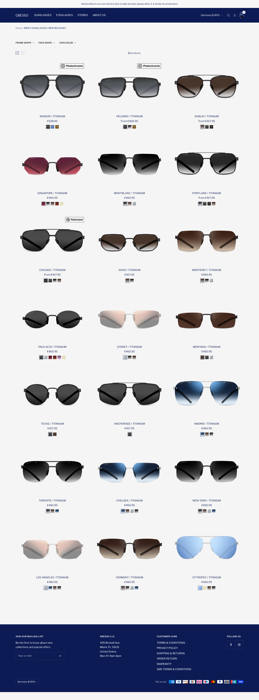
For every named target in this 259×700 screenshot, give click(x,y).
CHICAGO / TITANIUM (52, 270)
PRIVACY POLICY (167, 647)
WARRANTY (164, 663)
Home (19, 28)
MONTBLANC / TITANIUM (129, 193)
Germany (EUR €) (210, 15)
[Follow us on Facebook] (231, 645)
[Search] (228, 15)
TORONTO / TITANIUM (52, 500)
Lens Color (66, 43)
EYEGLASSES (64, 15)
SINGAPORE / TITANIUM (52, 193)
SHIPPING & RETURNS (171, 653)
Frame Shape (23, 43)
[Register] (60, 656)
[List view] (23, 53)
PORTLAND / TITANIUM (206, 193)
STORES (83, 15)
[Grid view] (17, 53)
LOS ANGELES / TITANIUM (52, 577)
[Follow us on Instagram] (239, 645)
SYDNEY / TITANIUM (129, 346)
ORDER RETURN (167, 658)
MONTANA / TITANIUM (206, 346)
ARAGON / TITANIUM (52, 116)
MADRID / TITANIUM (206, 423)
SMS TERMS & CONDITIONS (174, 669)
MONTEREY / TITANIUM (206, 270)
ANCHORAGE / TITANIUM (129, 423)
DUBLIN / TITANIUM (207, 116)
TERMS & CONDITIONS (171, 642)
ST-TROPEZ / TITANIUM (206, 577)
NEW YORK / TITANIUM (206, 500)
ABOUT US (99, 15)
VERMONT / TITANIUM (129, 577)
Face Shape (45, 43)
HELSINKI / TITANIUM (129, 116)
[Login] (234, 15)
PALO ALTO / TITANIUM (52, 346)
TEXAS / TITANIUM (52, 423)
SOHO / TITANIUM (129, 270)
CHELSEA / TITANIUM (129, 500)
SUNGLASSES (42, 15)
